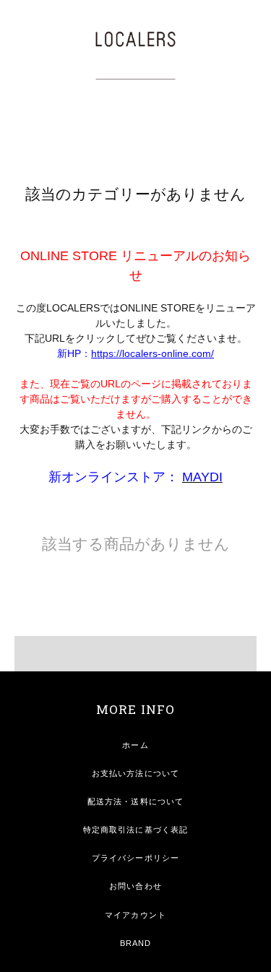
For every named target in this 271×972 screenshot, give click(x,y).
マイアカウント (135, 915)
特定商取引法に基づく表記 (135, 829)
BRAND (136, 943)
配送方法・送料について (135, 801)
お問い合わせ (135, 886)
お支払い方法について (135, 773)
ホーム (135, 745)
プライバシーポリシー (135, 857)
